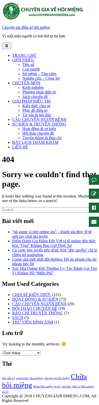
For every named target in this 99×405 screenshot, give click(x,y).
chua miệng (36, 378)
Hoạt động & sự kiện (39, 129)
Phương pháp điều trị (39, 92)
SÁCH (17, 317)
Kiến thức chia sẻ (36, 106)
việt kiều (66, 386)
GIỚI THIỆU (23, 60)
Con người (31, 69)
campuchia (22, 378)
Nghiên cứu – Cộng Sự (41, 78)
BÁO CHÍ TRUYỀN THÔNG (37, 313)
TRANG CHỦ (24, 55)
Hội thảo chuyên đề (38, 133)
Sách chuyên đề (35, 96)
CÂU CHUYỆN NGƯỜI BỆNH (39, 119)
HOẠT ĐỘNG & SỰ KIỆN (35, 299)
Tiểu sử (28, 64)
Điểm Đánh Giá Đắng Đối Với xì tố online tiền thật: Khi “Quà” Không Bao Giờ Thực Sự (54, 243)
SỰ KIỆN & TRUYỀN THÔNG (39, 124)
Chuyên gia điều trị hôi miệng (26, 27)
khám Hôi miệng (43, 386)
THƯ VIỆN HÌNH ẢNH (32, 322)
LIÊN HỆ (20, 147)
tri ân (57, 386)
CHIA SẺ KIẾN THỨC (31, 294)
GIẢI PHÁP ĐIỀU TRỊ (31, 101)
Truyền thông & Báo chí (41, 138)
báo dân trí (8, 378)
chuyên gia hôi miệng (57, 378)
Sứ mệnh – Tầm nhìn (39, 74)
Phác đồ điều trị (34, 110)
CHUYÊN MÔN (26, 83)
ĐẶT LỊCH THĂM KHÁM (35, 142)
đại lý (5, 391)
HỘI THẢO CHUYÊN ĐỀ (34, 308)
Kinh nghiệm (32, 87)
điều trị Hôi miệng (83, 386)
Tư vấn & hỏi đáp (36, 115)
